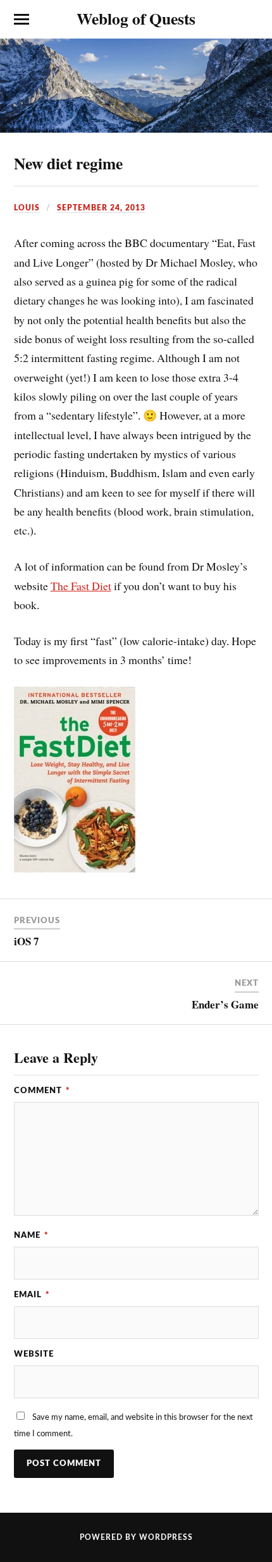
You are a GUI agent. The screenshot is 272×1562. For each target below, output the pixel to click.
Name (31, 1235)
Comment (42, 1090)
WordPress (166, 1537)
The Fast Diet (81, 585)
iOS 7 (26, 941)
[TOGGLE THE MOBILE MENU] (21, 20)
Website (34, 1354)
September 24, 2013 (101, 208)
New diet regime (68, 163)
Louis (27, 208)
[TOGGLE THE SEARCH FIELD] (251, 20)
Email (32, 1295)
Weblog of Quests (136, 18)
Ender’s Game (225, 1004)
